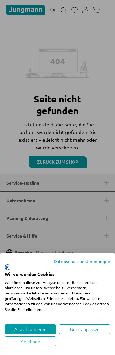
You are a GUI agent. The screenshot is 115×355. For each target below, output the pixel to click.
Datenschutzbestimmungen (82, 261)
